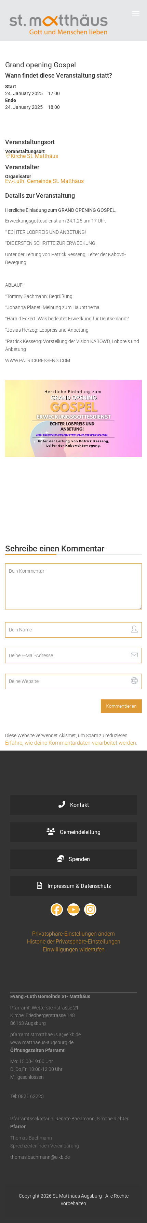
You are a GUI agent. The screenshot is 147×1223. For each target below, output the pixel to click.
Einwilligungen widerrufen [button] (74, 949)
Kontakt (79, 805)
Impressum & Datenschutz (78, 886)
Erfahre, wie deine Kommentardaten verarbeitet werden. (71, 743)
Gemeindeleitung (79, 832)
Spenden (78, 859)
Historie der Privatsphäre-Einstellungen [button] (73, 941)
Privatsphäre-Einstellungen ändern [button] (73, 933)
